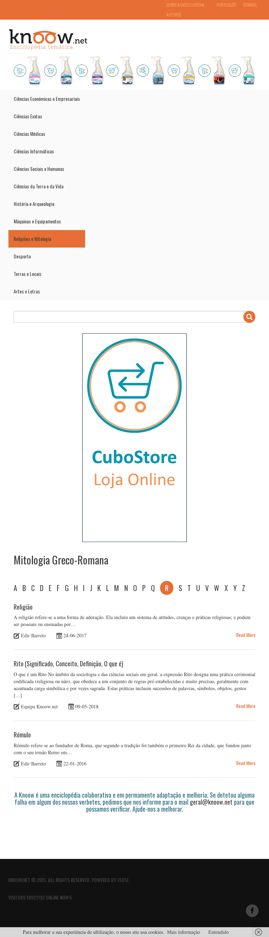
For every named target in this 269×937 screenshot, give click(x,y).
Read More (245, 634)
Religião (23, 606)
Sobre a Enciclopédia (185, 5)
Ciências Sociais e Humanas (39, 168)
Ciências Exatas (28, 116)
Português (226, 5)
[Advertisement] (141, 832)
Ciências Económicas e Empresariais (47, 98)
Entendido (218, 932)
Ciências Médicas (29, 133)
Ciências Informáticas (34, 151)
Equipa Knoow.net (39, 706)
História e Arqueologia (34, 203)
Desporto (22, 256)
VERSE (123, 879)
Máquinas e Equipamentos (37, 221)
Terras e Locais (27, 273)
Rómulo (22, 734)
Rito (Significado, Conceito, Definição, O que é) (68, 663)
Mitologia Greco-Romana (61, 560)
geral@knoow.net (211, 801)
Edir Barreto (33, 635)
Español (250, 5)
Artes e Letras (27, 291)
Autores (173, 15)
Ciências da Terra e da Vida (38, 186)
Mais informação (183, 932)
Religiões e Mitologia (32, 238)
